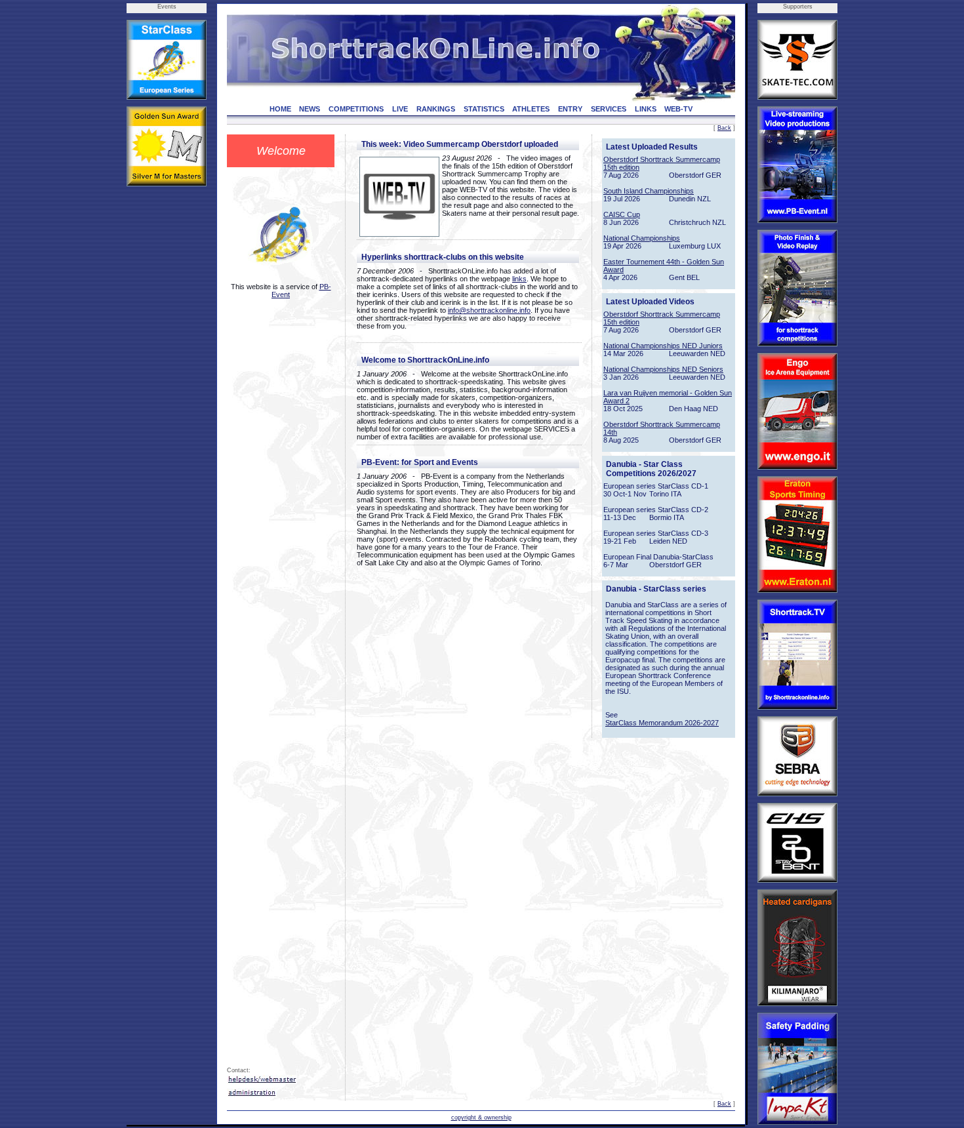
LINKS (645, 109)
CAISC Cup (621, 214)
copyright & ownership (481, 1117)
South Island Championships (648, 191)
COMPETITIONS (356, 109)
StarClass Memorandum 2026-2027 (662, 723)
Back (724, 128)
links (519, 279)
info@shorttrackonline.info (489, 310)
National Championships (641, 238)
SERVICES (608, 109)
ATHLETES (531, 109)
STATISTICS (484, 109)
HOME (280, 109)
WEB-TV (678, 109)
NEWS (309, 109)
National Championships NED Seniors (663, 369)
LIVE (400, 109)
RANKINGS (435, 109)
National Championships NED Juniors (663, 346)
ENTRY (570, 109)
